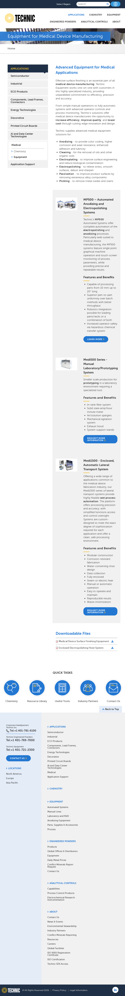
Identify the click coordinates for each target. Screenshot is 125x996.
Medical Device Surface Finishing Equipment (84, 641)
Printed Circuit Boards (24, 125)
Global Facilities (55, 948)
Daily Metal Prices (56, 860)
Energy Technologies (23, 110)
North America (13, 774)
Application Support (23, 164)
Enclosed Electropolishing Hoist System (81, 648)
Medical (16, 145)
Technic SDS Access (57, 964)
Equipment (113, 14)
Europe (10, 778)
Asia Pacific (12, 783)
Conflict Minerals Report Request (60, 865)
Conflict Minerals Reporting (62, 935)
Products (52, 847)
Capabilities (53, 888)
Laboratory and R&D (58, 816)
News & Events (55, 921)
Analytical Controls (94, 21)
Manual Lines (54, 811)
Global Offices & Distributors (62, 851)
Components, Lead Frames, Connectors (27, 101)
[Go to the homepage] (11, 990)
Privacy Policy (59, 990)
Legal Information (78, 990)
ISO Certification (56, 959)
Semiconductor (20, 75)
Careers (51, 944)
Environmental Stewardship (62, 926)
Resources (52, 939)
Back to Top (112, 709)
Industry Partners (56, 930)
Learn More (94, 339)
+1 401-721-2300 (22, 749)
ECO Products (19, 91)
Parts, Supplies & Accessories (62, 825)
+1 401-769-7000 (23, 740)
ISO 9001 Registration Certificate (58, 954)
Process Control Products (60, 893)
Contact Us (17, 758)
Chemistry (95, 14)
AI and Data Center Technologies (22, 135)
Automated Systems (57, 807)
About (116, 21)
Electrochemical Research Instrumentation (61, 898)
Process (51, 829)
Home (11, 48)
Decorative (17, 117)
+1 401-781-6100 (25, 730)
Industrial (16, 83)
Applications (76, 14)
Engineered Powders (63, 21)
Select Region (63, 4)
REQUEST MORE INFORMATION (96, 439)
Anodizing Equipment (58, 820)
